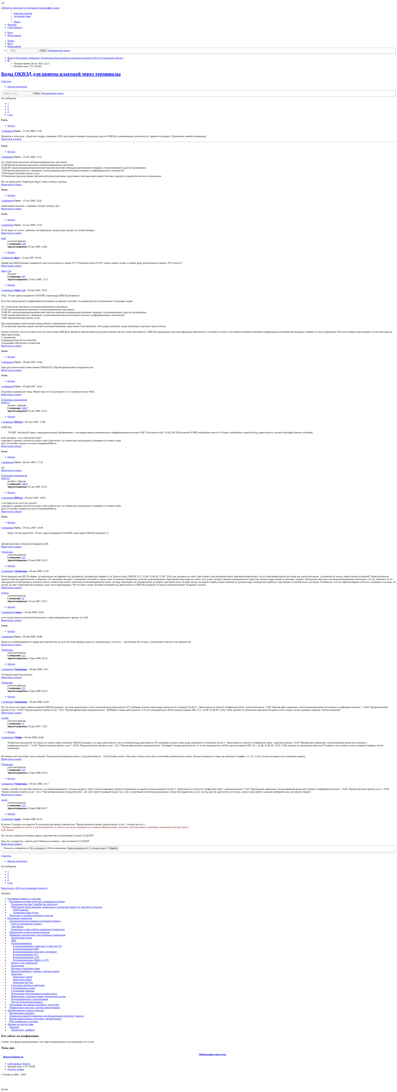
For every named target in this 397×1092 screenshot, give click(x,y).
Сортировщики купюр (23, 988)
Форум (26, 1063)
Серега (5, 593)
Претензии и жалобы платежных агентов (31, 915)
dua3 (3, 238)
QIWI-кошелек (20, 910)
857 (24, 276)
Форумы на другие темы (20, 1024)
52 (23, 598)
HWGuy (5, 402)
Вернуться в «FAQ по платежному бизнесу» (24, 888)
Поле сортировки (57, 848)
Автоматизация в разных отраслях (25, 1010)
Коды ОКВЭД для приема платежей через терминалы (61, 74)
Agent (4, 800)
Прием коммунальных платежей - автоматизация (35, 1018)
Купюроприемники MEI (26, 949)
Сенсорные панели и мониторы (28, 985)
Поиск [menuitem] (17, 21)
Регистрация (14, 46)
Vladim (5, 718)
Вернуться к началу (11, 139)
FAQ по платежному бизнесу (26, 923)
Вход (10, 43)
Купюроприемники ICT (25, 954)
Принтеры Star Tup (23, 982)
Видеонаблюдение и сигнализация (29, 999)
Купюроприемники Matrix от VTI (31, 960)
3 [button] (8, 109)
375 (24, 805)
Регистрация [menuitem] (14, 35)
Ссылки (55, 8)
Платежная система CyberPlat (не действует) (34, 904)
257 (24, 557)
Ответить (6, 81)
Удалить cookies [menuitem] (15, 1069)
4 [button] (8, 112)
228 (24, 244)
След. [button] (10, 114)
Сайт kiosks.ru (14, 27)
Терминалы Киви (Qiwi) (26, 912)
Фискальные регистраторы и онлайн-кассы (34, 993)
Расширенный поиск (59, 50)
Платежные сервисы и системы (24, 898)
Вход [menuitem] (10, 32)
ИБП (13, 940)
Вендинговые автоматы (22, 1013)
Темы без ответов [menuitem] (23, 13)
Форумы (11, 24)
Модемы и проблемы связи (25, 968)
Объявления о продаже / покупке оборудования (34, 1007)
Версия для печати (17, 86)
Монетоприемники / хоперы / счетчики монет (35, 971)
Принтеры (16, 974)
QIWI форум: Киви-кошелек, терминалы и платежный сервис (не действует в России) (56, 907)
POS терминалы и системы (23, 1021)
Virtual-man (7, 552)
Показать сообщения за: (16, 848)
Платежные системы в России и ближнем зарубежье (37, 901)
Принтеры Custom (22, 977)
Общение (14, 1027)
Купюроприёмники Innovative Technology (35, 951)
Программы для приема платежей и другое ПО (34, 1004)
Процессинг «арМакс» (23, 1030)
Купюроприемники (21, 943)
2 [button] (8, 106)
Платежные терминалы (19, 918)
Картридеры (17, 965)
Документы (17, 926)
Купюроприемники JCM (26, 957)
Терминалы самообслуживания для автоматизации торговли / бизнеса (46, 1016)
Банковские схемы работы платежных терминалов (38, 929)
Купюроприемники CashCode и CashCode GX (37, 946)
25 (23, 723)
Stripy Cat (6, 271)
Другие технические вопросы (27, 1002)
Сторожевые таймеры (22, 990)
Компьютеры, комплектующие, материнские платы (38, 996)
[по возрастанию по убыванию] (98, 848)
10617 (25, 408)
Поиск (10, 40)
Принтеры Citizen (22, 979)
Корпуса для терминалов (24, 963)
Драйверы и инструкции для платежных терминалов (37, 935)
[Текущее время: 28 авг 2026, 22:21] (8, 60)
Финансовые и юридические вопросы (29, 932)
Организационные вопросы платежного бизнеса (35, 921)
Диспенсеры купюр (21, 937)
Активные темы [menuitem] (22, 16)
